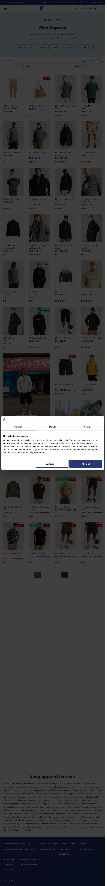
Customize (50, 464)
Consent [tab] (18, 427)
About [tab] (87, 427)
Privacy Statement (35, 452)
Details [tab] (52, 427)
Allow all (86, 464)
